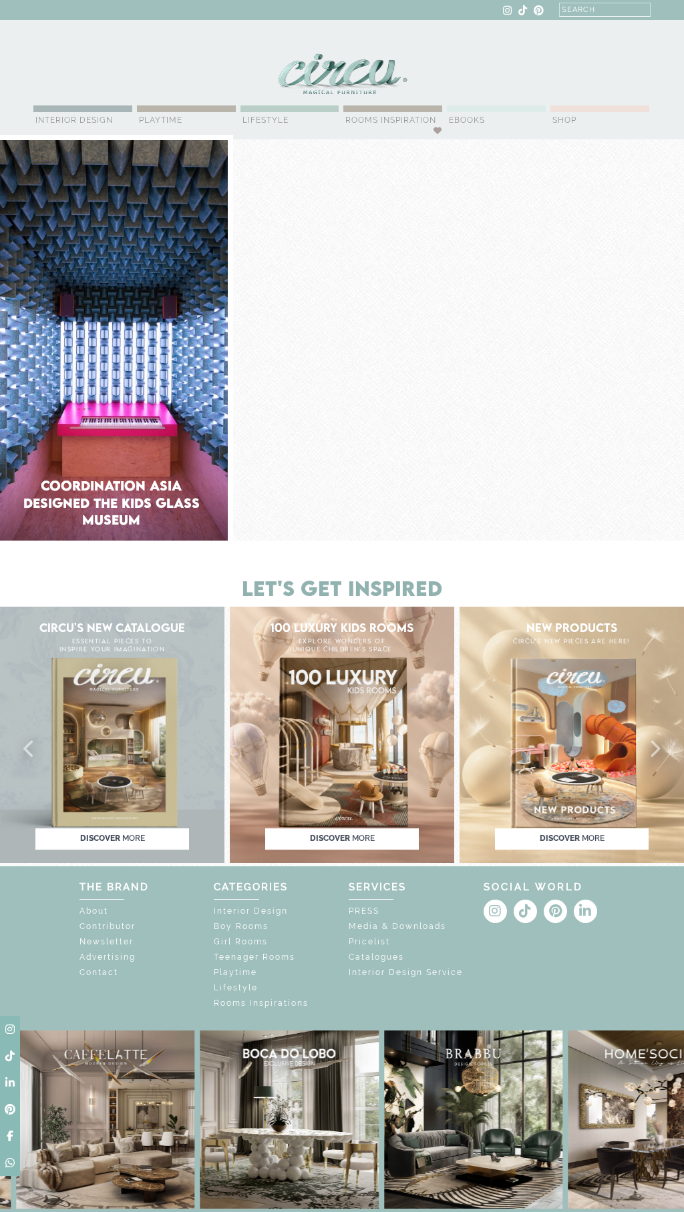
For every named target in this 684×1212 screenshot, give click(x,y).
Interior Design (74, 120)
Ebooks (467, 120)
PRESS (364, 911)
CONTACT (106, 10)
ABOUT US (57, 10)
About (93, 911)
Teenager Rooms (254, 957)
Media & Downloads (397, 926)
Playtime (160, 120)
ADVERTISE (156, 10)
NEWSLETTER (285, 10)
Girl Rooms (241, 941)
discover (112, 838)
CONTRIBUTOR (218, 10)
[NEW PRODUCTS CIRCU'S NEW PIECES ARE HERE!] (572, 733)
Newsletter (106, 941)
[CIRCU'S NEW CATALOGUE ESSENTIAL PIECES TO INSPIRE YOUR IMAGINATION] (112, 733)
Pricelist (369, 941)
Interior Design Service (406, 972)
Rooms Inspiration (390, 120)
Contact (98, 972)
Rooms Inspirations (261, 1003)
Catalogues (376, 957)
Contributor (107, 926)
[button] (29, 749)
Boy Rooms (241, 926)
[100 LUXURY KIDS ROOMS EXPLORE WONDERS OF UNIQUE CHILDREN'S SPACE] (342, 733)
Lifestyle (265, 120)
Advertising (107, 957)
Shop (564, 120)
